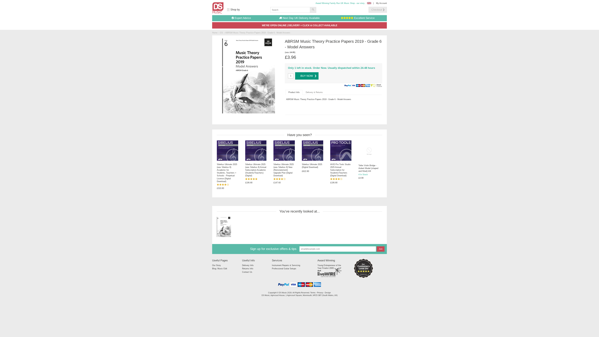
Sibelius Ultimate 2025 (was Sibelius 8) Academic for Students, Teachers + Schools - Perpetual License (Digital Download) (227, 173)
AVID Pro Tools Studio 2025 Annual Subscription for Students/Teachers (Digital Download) (340, 170)
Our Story (216, 265)
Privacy (320, 293)
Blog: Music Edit (219, 268)
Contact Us (247, 272)
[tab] (294, 92)
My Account (381, 3)
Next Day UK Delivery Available (301, 18)
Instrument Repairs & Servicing (286, 265)
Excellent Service (364, 18)
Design (328, 293)
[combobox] (290, 10)
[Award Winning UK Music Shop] (363, 277)
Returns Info (247, 268)
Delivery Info (247, 265)
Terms (312, 293)
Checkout (376, 9)
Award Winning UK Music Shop (341, 3)
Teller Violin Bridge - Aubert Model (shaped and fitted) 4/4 (368, 168)
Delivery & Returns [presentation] (314, 92)
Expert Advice (242, 18)
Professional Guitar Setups (284, 268)
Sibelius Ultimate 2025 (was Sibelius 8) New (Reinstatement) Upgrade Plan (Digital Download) (283, 170)
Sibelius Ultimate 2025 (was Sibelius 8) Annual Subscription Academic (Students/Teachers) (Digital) (255, 170)
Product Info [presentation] (294, 92)
